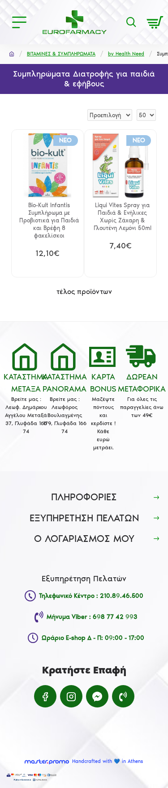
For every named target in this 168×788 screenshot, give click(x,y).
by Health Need (126, 54)
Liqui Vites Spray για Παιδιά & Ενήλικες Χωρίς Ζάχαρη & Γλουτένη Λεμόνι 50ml (122, 216)
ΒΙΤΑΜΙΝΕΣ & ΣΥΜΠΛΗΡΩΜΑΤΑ (61, 54)
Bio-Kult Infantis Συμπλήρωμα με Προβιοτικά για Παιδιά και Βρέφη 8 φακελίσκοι (49, 220)
